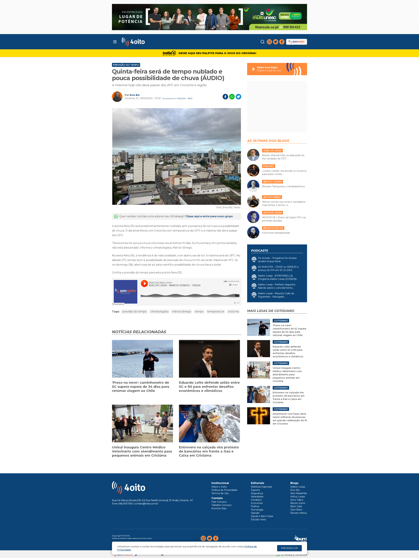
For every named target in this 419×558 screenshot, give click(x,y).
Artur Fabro (296, 499)
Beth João (296, 506)
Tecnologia (257, 509)
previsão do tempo (134, 311)
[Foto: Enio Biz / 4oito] (176, 156)
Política (255, 506)
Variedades (257, 496)
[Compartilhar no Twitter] (238, 96)
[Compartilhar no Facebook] (225, 96)
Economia (257, 503)
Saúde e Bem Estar (262, 516)
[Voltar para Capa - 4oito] (148, 42)
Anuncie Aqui (219, 508)
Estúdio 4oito (258, 519)
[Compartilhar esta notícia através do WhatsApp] (232, 96)
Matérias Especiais (261, 486)
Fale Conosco (219, 501)
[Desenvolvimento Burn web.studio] (300, 538)
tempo (199, 311)
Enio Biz (135, 95)
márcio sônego (181, 311)
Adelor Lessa (297, 486)
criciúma (233, 311)
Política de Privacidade (224, 490)
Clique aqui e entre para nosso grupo (209, 216)
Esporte (255, 490)
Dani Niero (296, 509)
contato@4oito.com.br (146, 503)
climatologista (159, 311)
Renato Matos (298, 512)
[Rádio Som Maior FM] (296, 42)
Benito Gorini (297, 503)
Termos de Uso (220, 493)
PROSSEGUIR (289, 548)
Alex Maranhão (298, 493)
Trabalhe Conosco (221, 505)
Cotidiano (256, 499)
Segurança (257, 493)
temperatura (215, 311)
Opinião (255, 512)
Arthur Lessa (297, 496)
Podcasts (259, 250)
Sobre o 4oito (219, 486)
